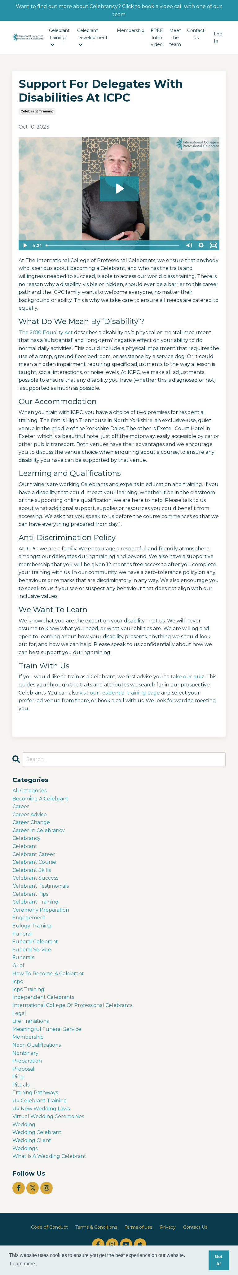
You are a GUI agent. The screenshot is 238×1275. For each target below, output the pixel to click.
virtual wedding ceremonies (48, 1116)
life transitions (30, 1021)
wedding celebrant (36, 1132)
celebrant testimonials (40, 886)
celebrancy (26, 838)
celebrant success (35, 878)
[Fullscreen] (213, 245)
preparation (27, 1061)
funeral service (31, 950)
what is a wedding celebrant (49, 1156)
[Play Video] (24, 245)
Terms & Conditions (96, 1227)
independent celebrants (43, 997)
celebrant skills (31, 870)
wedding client (31, 1140)
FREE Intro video (157, 37)
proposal (23, 1069)
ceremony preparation (40, 910)
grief (18, 965)
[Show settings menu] (201, 245)
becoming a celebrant (40, 799)
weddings (24, 1148)
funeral (22, 934)
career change (31, 822)
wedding (23, 1124)
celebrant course (34, 862)
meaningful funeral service (46, 1029)
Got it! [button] (219, 1260)
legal (19, 1013)
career (20, 806)
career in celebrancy (38, 830)
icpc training (28, 989)
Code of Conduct (49, 1227)
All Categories (29, 791)
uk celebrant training (39, 1101)
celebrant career (33, 854)
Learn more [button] (22, 1263)
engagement (29, 918)
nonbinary (25, 1053)
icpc (17, 981)
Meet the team (175, 37)
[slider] (112, 245)
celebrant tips (30, 894)
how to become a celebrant (48, 974)
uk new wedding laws (41, 1109)
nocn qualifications (36, 1045)
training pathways (35, 1092)
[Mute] (189, 245)
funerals (23, 957)
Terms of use (138, 1227)
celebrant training (37, 111)
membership (28, 1037)
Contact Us (196, 34)
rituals (20, 1085)
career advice (29, 814)
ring (18, 1077)
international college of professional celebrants (72, 1005)
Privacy (168, 1227)
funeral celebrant (35, 942)
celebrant (24, 846)
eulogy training (32, 926)
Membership (130, 30)
